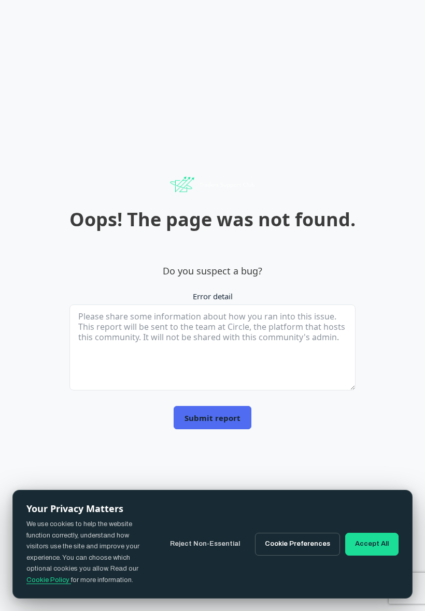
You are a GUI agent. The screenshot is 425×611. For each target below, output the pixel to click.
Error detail (213, 296)
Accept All (372, 543)
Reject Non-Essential (205, 543)
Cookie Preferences (297, 543)
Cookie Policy (48, 580)
